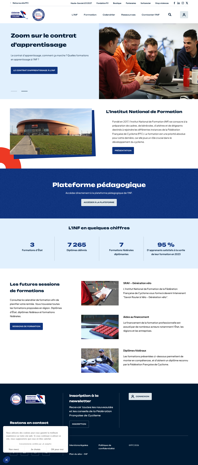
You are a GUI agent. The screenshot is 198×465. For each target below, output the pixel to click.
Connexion (142, 396)
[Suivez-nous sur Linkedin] (178, 3)
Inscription (79, 424)
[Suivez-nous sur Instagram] (183, 3)
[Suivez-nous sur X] (187, 3)
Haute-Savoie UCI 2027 (81, 3)
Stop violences (162, 3)
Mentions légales (78, 445)
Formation (90, 14)
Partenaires (131, 3)
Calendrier (109, 14)
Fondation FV (102, 3)
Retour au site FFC (21, 3)
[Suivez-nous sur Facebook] (174, 3)
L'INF (75, 14)
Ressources (128, 14)
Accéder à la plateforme (99, 202)
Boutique (117, 3)
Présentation (123, 150)
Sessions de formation (26, 326)
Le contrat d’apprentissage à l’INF (34, 70)
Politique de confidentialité (107, 447)
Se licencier (146, 3)
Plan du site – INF (78, 454)
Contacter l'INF (151, 14)
